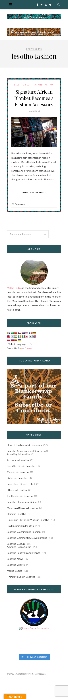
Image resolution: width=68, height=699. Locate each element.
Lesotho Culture (16, 543)
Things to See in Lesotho (21, 576)
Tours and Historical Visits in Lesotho (28, 519)
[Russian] (12, 339)
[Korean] (30, 336)
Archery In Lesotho (18, 460)
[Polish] (8, 339)
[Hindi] (15, 336)
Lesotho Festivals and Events (23, 552)
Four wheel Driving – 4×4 (21, 483)
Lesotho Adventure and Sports (24, 451)
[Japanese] (26, 336)
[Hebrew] (12, 336)
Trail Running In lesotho (20, 525)
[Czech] (19, 333)
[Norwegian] (34, 336)
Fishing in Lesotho (17, 478)
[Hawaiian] (8, 336)
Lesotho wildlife (16, 564)
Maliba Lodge (14, 287)
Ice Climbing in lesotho (20, 495)
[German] (34, 333)
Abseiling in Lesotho (18, 454)
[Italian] (23, 336)
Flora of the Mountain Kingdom (24, 445)
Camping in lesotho (18, 472)
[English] (26, 333)
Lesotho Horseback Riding (22, 501)
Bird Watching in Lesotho (21, 466)
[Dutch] (23, 333)
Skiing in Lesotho (16, 513)
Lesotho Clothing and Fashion (34, 85)
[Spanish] (15, 339)
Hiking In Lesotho (17, 489)
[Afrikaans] (8, 333)
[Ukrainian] (19, 339)
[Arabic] (12, 333)
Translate (29, 348)
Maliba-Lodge (14, 570)
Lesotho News (15, 558)
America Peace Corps (19, 546)
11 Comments (18, 204)
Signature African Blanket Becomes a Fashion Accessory (34, 98)
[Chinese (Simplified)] (15, 333)
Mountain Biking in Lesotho (22, 507)
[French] (30, 333)
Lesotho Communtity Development (27, 537)
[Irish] (19, 336)
